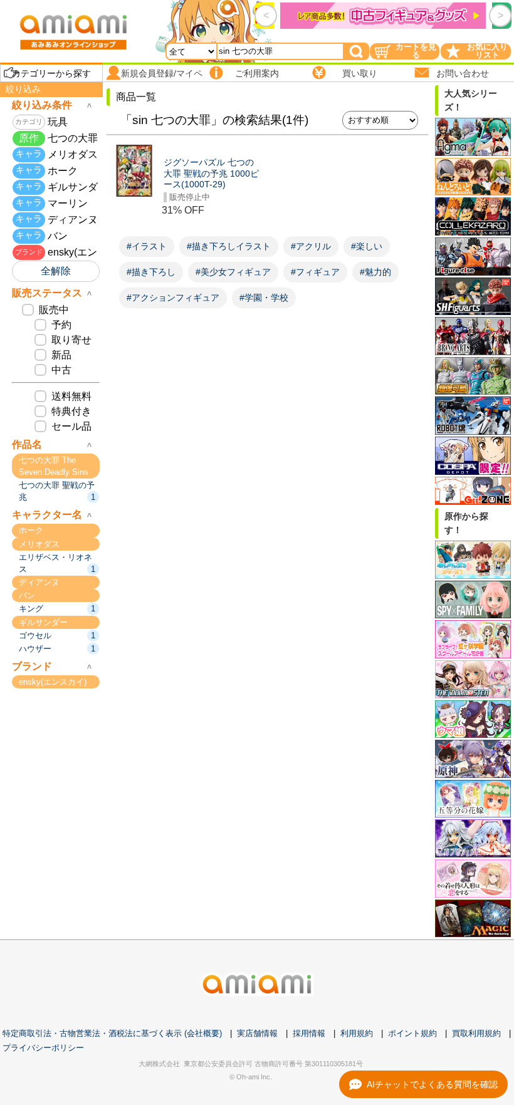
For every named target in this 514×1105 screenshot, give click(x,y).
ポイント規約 (412, 1033)
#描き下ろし (151, 272)
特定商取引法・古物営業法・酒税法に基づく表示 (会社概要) (112, 1033)
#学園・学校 (263, 298)
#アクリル (311, 246)
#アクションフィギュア (173, 298)
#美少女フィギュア (233, 272)
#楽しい (366, 246)
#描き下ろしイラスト (229, 246)
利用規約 (356, 1033)
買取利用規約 (476, 1033)
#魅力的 (375, 272)
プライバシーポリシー (43, 1047)
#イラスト (147, 246)
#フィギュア (315, 272)
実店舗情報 (257, 1033)
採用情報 (309, 1033)
